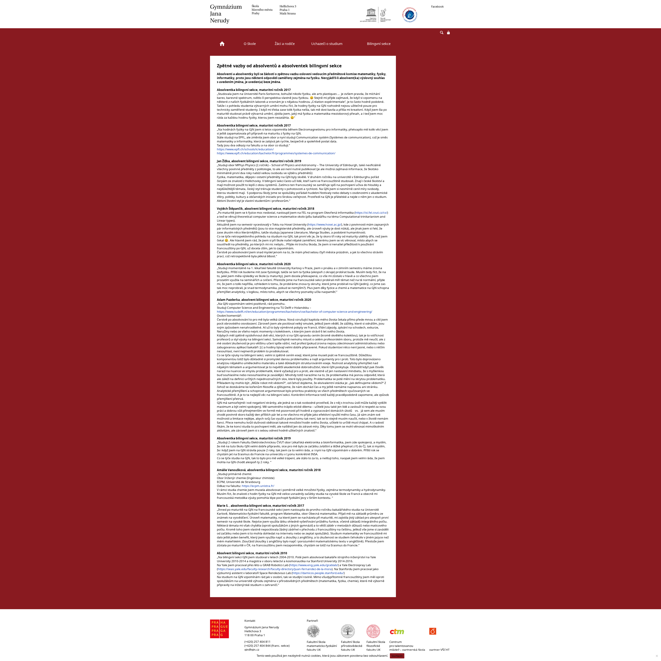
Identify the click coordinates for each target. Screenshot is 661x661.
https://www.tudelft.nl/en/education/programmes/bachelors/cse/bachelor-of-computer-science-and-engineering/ (294, 312)
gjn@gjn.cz (251, 650)
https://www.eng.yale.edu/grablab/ (314, 565)
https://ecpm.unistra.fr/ (258, 486)
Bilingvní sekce (379, 43)
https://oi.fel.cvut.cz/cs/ (371, 213)
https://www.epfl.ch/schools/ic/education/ (245, 149)
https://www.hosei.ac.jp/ (324, 224)
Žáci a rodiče (285, 43)
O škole (250, 43)
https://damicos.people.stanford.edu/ (318, 573)
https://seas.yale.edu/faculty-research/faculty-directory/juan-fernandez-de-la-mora (275, 569)
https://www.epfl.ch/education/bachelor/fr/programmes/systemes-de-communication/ (276, 153)
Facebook (437, 6)
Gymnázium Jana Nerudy (253, 14)
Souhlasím (397, 655)
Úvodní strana (222, 44)
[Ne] (656, 656)
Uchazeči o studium (327, 43)
